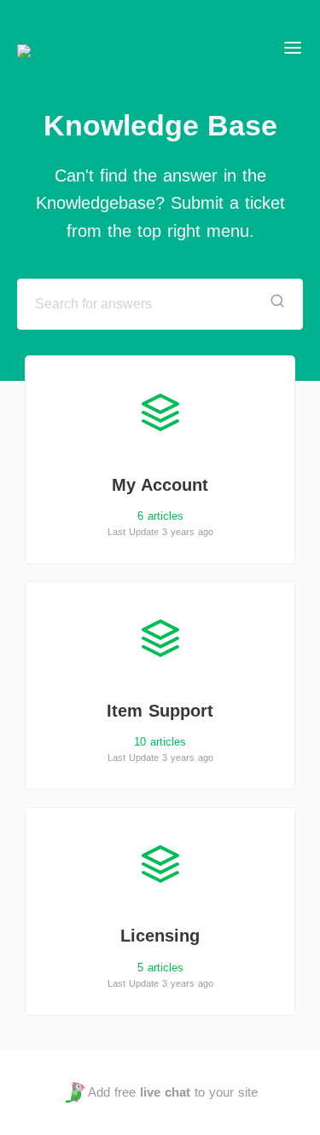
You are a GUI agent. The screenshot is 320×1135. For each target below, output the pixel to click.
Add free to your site (173, 1092)
